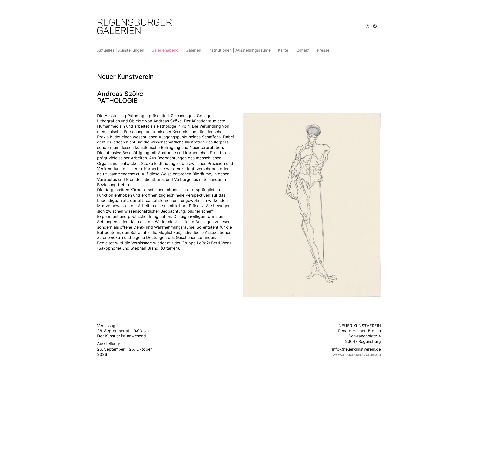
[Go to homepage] (134, 26)
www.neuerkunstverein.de (357, 354)
